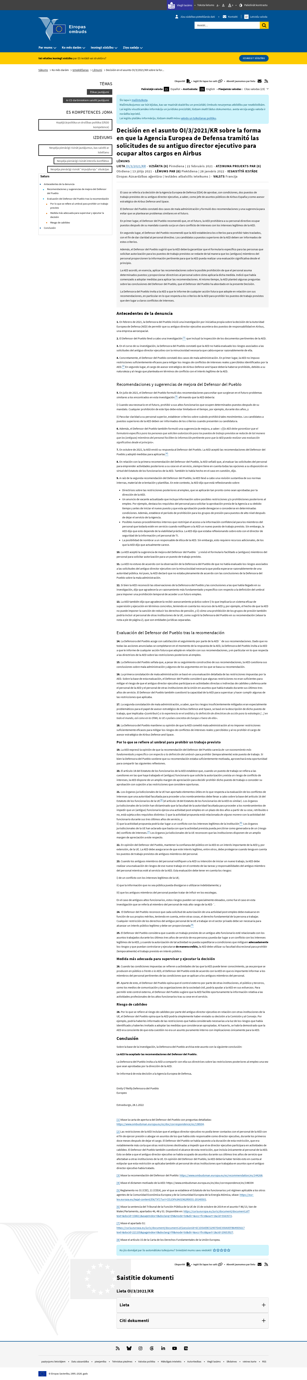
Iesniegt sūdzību (102, 47)
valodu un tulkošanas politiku (198, 118)
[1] (118, 1119)
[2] (118, 1131)
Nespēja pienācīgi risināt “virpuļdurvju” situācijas (79, 169)
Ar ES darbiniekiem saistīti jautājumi (87, 100)
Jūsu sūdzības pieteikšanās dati (198, 16)
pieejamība (101, 1361)
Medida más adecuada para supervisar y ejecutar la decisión (77, 215)
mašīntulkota (139, 100)
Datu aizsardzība (80, 1361)
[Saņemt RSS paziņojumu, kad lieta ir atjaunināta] (266, 81)
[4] (118, 1183)
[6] (118, 1206)
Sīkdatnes (232, 1361)
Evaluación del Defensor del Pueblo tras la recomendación (78, 198)
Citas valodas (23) (254, 89)
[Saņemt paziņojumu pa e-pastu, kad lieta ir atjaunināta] (259, 81)
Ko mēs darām (71, 47)
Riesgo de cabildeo (60, 222)
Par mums (45, 47)
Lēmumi (97, 70)
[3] (118, 1175)
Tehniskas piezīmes (122, 1361)
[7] (148, 832)
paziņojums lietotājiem (53, 1361)
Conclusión (50, 227)
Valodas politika (147, 1361)
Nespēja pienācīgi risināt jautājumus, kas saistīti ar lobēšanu (79, 150)
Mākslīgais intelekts (171, 1361)
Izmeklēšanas (80, 70)
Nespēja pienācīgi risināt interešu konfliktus (83, 161)
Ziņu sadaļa (131, 47)
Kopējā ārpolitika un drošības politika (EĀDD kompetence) (82, 125)
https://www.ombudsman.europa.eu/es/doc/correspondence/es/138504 (160, 1124)
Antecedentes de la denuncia (59, 184)
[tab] (192, 1305)
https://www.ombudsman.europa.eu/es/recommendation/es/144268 (221, 1175)
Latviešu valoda (256, 16)
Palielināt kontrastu (256, 5)
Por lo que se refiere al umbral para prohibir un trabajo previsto (79, 205)
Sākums (43, 70)
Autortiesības (194, 1361)
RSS (264, 1361)
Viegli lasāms (184, 5)
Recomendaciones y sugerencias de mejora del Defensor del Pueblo (76, 191)
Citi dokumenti (134, 1320)
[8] (118, 1239)
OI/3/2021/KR (135, 166)
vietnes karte (250, 1361)
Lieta (125, 1305)
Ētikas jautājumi (99, 92)
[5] (161, 800)
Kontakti (233, 16)
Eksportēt (180, 81)
